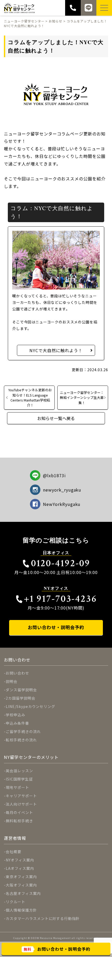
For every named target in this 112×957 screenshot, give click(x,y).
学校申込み (15, 714)
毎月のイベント (19, 812)
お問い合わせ (17, 673)
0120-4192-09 (60, 563)
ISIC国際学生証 (19, 779)
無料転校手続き (19, 820)
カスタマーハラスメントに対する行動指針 (43, 918)
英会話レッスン (19, 770)
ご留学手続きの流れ (23, 731)
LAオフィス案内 (20, 868)
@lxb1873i (54, 475)
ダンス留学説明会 (21, 689)
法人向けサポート (21, 804)
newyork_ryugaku (62, 490)
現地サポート (17, 787)
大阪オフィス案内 (21, 885)
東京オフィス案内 (21, 876)
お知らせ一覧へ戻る (56, 418)
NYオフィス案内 (20, 860)
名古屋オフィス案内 (23, 893)
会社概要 (13, 851)
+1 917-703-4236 (60, 598)
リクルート (15, 901)
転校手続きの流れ (21, 739)
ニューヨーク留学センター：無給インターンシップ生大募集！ (82, 397)
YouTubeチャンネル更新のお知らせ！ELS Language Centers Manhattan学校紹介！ (30, 397)
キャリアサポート (21, 795)
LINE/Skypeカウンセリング (30, 706)
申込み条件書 (17, 723)
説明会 (11, 681)
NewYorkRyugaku (61, 504)
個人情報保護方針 (21, 910)
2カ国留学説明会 (20, 698)
